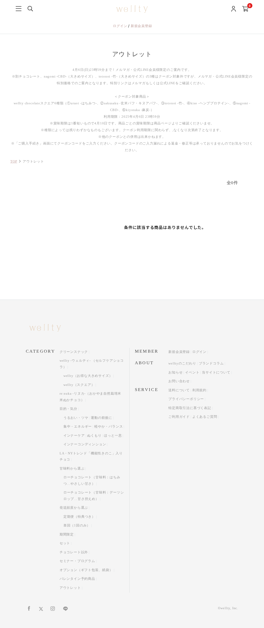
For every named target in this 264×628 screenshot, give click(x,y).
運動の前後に (101, 418)
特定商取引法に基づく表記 (189, 408)
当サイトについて (216, 372)
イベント (192, 372)
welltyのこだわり (182, 363)
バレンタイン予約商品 (77, 579)
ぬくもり (94, 435)
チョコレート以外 (74, 552)
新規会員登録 (141, 26)
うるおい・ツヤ (75, 418)
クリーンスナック (74, 352)
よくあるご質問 (204, 417)
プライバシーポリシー (186, 399)
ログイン (120, 26)
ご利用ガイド (179, 417)
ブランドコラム (211, 363)
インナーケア (74, 435)
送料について (179, 390)
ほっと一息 (113, 435)
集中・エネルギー (77, 426)
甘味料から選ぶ (72, 468)
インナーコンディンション (84, 444)
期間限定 (67, 534)
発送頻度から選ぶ (74, 508)
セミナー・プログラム (77, 561)
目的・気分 (68, 409)
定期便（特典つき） (79, 517)
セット (65, 543)
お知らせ (175, 372)
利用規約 (199, 390)
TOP (13, 161)
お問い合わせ (179, 381)
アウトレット (70, 588)
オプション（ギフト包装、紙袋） (86, 570)
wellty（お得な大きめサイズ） (88, 376)
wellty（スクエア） (79, 385)
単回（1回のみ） (76, 525)
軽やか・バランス (108, 426)
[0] (245, 9)
